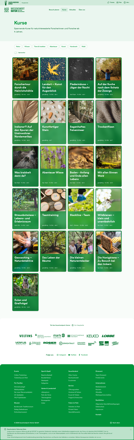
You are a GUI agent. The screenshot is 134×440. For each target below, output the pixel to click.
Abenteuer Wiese (52, 172)
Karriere (98, 389)
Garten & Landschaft (48, 388)
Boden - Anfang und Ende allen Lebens (79, 176)
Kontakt (98, 414)
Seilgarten (44, 383)
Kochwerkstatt (73, 378)
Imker (43, 403)
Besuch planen (54, 10)
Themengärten (46, 397)
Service (71, 386)
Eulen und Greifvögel (21, 301)
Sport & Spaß (46, 371)
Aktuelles (72, 10)
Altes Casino (72, 375)
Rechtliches (100, 400)
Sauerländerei (73, 371)
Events (16, 371)
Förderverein (100, 378)
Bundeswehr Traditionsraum (23, 407)
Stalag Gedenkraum (21, 409)
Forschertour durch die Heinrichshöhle (23, 87)
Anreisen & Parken (74, 392)
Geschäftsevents (74, 412)
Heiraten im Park (74, 407)
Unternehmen (100, 383)
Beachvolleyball (46, 375)
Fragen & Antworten (75, 397)
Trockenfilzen (106, 126)
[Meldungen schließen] (131, 430)
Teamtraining (50, 215)
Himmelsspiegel (19, 387)
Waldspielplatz (19, 389)
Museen (17, 403)
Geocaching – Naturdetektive (23, 259)
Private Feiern (73, 409)
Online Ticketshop (20, 375)
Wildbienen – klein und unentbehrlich (106, 218)
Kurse (64, 10)
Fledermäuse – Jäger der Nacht (80, 86)
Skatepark (44, 380)
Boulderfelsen (46, 378)
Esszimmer (72, 380)
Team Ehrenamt (101, 375)
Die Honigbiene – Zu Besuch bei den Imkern (108, 261)
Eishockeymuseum (20, 412)
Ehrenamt (99, 371)
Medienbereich (101, 387)
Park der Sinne (46, 395)
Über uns (82, 10)
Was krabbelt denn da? (22, 174)
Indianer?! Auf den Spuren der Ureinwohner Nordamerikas (23, 131)
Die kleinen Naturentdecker (79, 259)
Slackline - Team (80, 215)
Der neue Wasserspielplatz (23, 392)
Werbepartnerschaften (103, 395)
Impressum (99, 409)
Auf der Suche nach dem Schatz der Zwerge (108, 87)
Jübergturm (45, 392)
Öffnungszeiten (73, 389)
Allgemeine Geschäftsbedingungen (108, 404)
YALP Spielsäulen (20, 397)
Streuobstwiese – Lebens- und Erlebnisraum (25, 218)
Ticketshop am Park (21, 378)
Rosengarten (45, 400)
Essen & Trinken (73, 395)
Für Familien (18, 383)
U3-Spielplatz (19, 395)
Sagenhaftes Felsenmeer (77, 128)
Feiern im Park (73, 403)
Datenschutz (100, 407)
